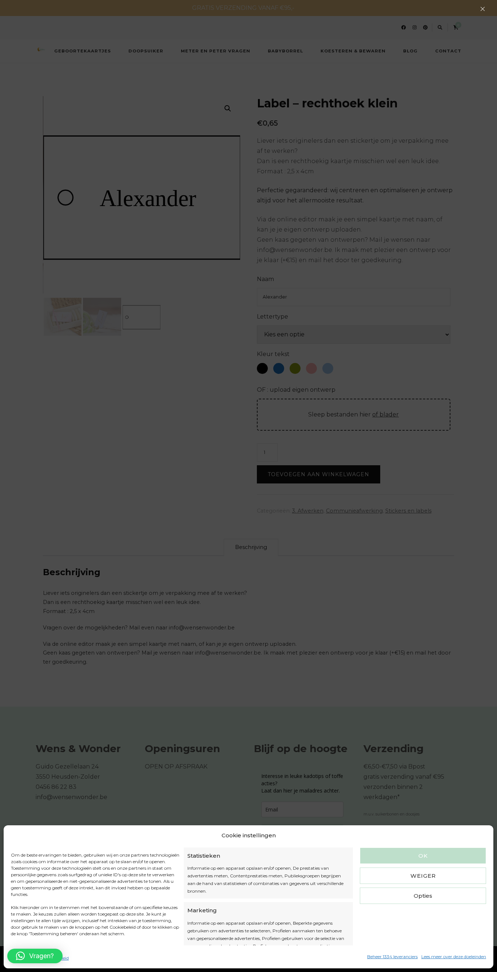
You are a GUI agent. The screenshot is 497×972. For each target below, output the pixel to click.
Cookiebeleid (24, 958)
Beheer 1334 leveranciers (392, 956)
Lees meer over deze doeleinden (453, 956)
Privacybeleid (55, 958)
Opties (423, 895)
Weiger (423, 875)
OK (423, 855)
